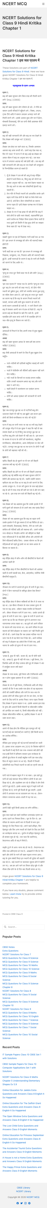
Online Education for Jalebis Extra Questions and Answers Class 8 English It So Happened (23, 1094)
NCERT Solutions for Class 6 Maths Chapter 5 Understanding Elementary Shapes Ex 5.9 (21, 1081)
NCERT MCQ (33, 1197)
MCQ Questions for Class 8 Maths (20, 1012)
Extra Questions (10, 950)
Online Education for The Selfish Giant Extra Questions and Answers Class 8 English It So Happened (22, 1107)
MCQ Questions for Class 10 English (21, 1016)
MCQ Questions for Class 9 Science (20, 961)
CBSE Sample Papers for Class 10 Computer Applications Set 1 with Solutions (19, 1068)
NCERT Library (23, 1191)
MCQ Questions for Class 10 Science (21, 969)
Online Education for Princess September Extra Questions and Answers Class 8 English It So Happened (23, 1139)
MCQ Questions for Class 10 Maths (20, 965)
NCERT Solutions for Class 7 (17, 954)
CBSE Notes (9, 947)
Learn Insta (15, 894)
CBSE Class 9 (17, 914)
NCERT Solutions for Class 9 (17, 1009)
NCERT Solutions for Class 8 (17, 991)
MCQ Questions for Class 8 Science (20, 958)
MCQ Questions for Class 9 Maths (20, 972)
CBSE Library (23, 1187)
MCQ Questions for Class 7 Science (20, 1020)
